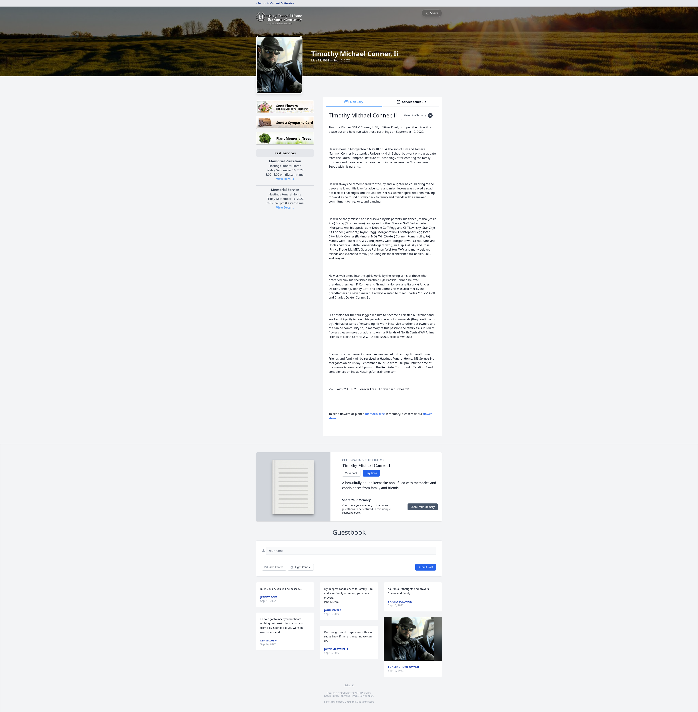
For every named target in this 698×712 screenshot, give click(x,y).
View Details (285, 179)
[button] (413, 639)
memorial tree (375, 414)
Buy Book (371, 473)
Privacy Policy (339, 695)
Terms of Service (358, 695)
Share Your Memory (423, 507)
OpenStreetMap (353, 701)
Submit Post (425, 567)
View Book (351, 473)
